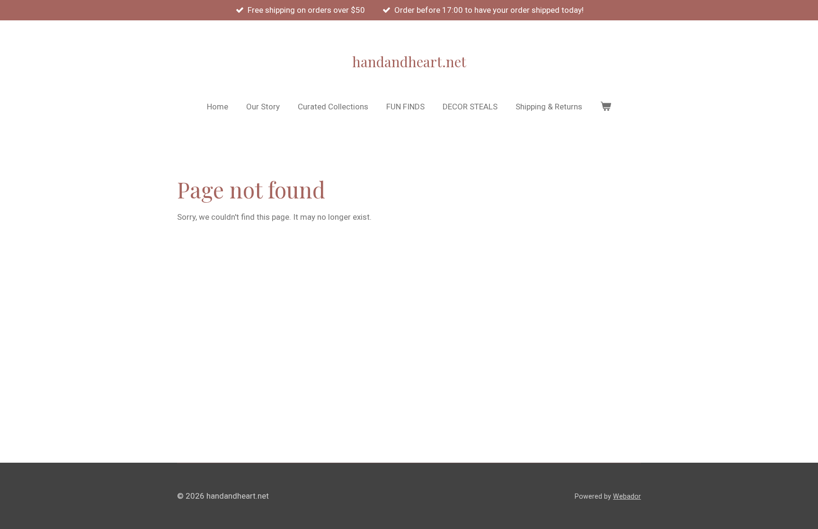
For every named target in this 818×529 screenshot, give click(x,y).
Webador (627, 496)
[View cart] (606, 107)
